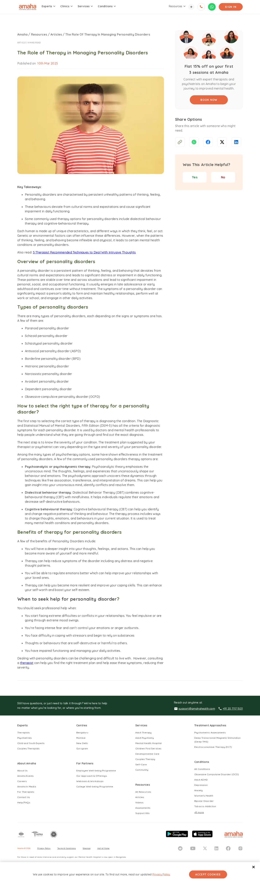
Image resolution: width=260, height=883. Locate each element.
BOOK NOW (208, 100)
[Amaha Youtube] (192, 848)
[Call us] (201, 7)
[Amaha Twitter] (205, 848)
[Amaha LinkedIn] (216, 848)
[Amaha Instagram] (240, 848)
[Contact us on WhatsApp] (212, 7)
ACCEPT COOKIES (208, 874)
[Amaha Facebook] (228, 848)
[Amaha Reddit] (180, 848)
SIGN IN (230, 7)
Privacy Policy (161, 874)
